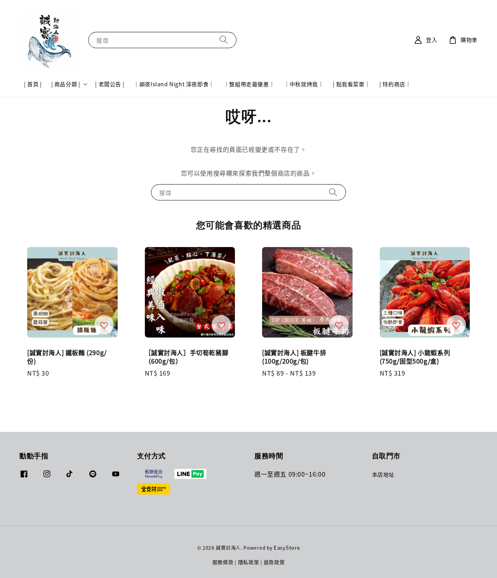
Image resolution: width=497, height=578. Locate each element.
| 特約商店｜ (395, 84)
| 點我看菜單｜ (351, 84)
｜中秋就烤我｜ (303, 84)
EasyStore (287, 547)
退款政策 (274, 562)
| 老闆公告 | (109, 84)
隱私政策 (248, 562)
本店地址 (383, 474)
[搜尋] (223, 39)
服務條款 (223, 562)
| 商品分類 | (65, 83)
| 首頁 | (33, 84)
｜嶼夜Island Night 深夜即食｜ (174, 84)
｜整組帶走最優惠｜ (249, 84)
